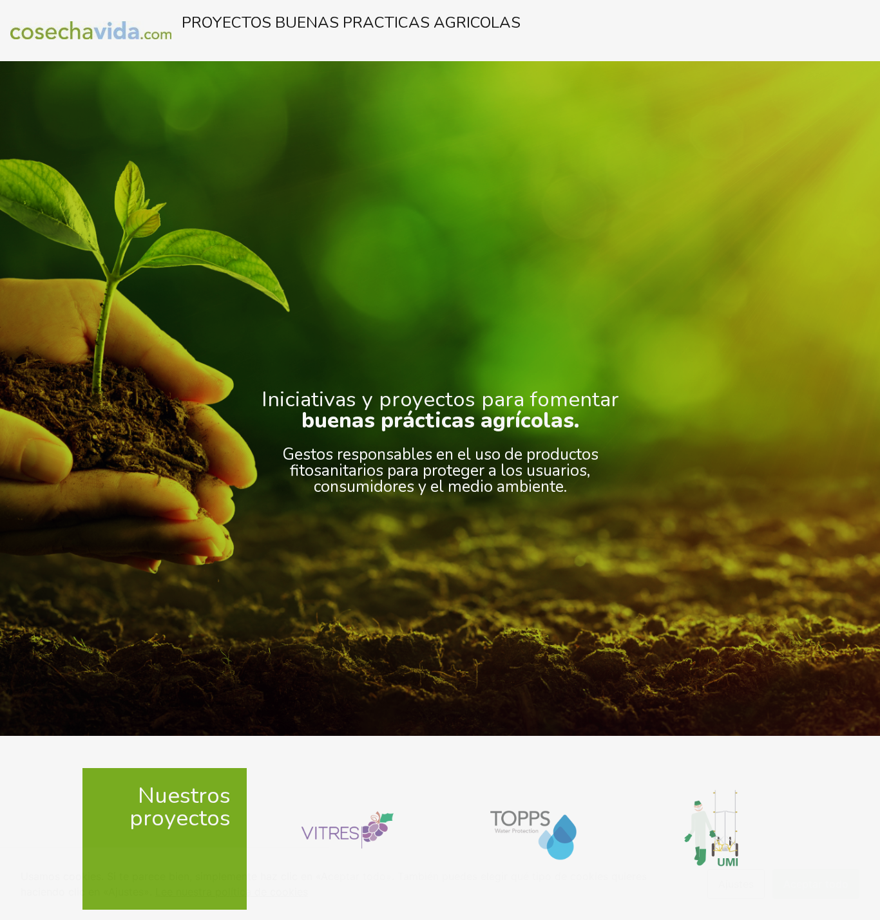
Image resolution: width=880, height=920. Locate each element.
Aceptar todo (815, 884)
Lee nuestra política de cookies (231, 891)
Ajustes (736, 884)
